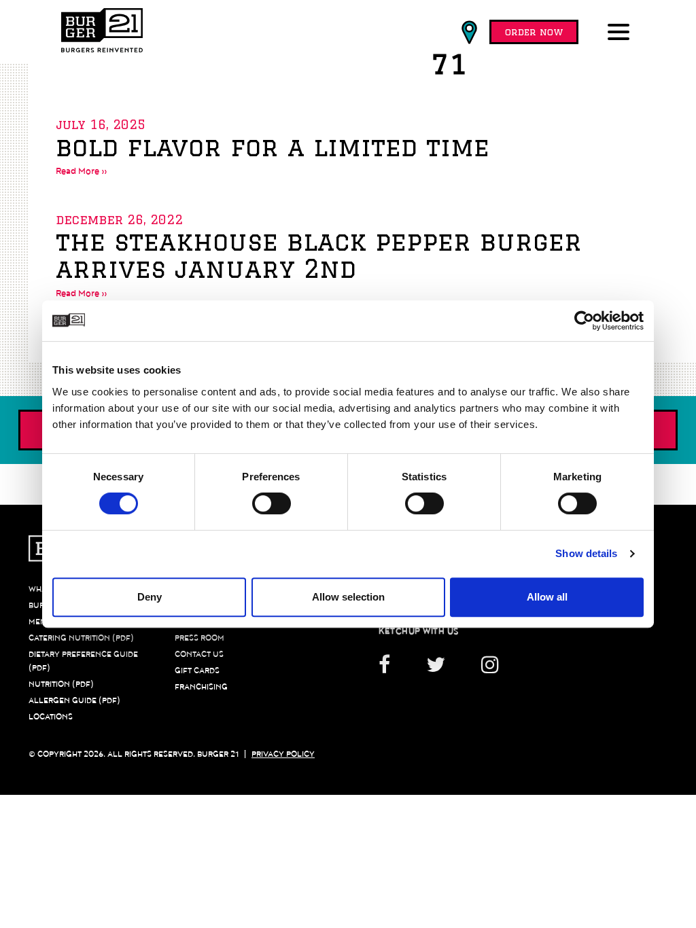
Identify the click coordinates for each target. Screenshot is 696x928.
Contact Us (199, 654)
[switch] (271, 503)
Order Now (534, 31)
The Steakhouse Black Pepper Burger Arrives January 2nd (319, 255)
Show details (586, 553)
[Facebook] (393, 669)
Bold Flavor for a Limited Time (272, 147)
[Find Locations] (469, 32)
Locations (51, 716)
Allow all (547, 597)
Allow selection (348, 597)
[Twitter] (435, 669)
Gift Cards (197, 670)
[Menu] (621, 33)
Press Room (199, 638)
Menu (40, 621)
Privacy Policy (283, 754)
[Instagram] (490, 669)
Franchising (201, 687)
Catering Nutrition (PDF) (81, 638)
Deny (149, 597)
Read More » (81, 171)
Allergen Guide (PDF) (74, 700)
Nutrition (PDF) (61, 684)
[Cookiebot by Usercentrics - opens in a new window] (584, 320)
